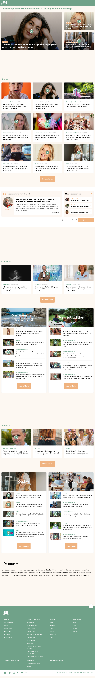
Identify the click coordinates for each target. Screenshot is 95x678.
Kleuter (52, 631)
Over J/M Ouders (8, 622)
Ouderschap (77, 619)
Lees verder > (55, 213)
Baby (51, 622)
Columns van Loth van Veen (35, 656)
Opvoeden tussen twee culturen (34, 647)
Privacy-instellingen (56, 661)
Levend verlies (31, 631)
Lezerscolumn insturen (11, 661)
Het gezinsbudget (32, 625)
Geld (74, 622)
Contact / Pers (8, 628)
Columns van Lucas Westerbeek (32, 652)
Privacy (29, 666)
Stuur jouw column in (86, 220)
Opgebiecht (30, 622)
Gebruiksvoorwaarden (33, 664)
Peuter (52, 628)
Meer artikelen (47, 179)
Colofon (6, 625)
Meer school (71, 546)
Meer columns (47, 300)
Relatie (75, 628)
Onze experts (8, 637)
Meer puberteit (47, 464)
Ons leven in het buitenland (35, 634)
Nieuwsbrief (7, 631)
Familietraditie (31, 640)
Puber (51, 637)
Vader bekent (31, 628)
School (75, 631)
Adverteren (7, 634)
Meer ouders (24, 546)
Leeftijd (52, 619)
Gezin (74, 625)
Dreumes (52, 625)
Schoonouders (31, 643)
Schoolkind (53, 634)
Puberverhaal (31, 637)
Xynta (91, 672)
